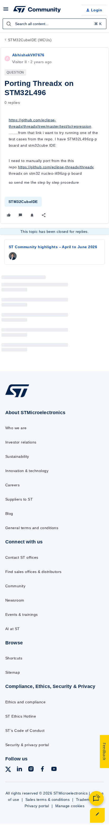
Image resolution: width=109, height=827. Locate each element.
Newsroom (14, 600)
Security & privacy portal (27, 745)
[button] (6, 11)
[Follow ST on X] (8, 770)
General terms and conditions (31, 528)
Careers (12, 485)
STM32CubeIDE (23, 202)
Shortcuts (13, 658)
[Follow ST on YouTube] (54, 770)
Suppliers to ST (19, 499)
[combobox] (54, 24)
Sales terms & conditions (47, 799)
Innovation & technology (26, 471)
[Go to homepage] (17, 396)
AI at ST (12, 629)
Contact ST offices (21, 557)
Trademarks (86, 799)
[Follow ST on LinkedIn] (19, 770)
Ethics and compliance (25, 702)
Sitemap (12, 672)
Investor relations (21, 442)
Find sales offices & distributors (33, 572)
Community (15, 586)
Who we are (16, 428)
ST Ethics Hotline (20, 716)
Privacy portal (37, 806)
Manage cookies (70, 806)
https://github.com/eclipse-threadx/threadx (56, 167)
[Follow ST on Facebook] (42, 770)
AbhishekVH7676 (28, 55)
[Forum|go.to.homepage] (37, 10)
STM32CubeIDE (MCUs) (30, 40)
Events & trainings (21, 614)
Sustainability (17, 456)
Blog (9, 513)
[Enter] (9, 24)
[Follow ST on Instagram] (31, 770)
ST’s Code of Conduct (25, 730)
